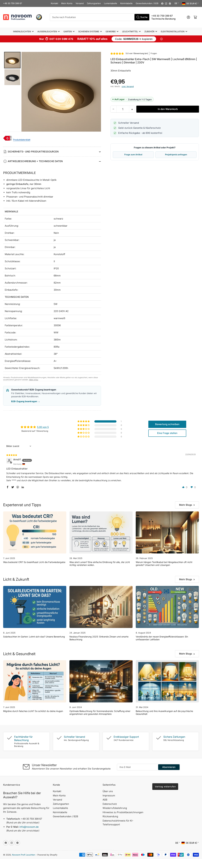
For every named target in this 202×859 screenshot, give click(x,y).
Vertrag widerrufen (165, 786)
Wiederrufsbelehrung (115, 808)
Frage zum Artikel (133, 154)
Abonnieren (168, 767)
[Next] (96, 91)
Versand (80, 3)
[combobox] (100, 17)
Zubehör (149, 31)
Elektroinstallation (172, 31)
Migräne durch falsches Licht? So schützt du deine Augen (33, 711)
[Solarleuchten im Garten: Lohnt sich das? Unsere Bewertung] (34, 607)
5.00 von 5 (43, 427)
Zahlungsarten (94, 3)
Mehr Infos (33, 380)
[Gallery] (52, 92)
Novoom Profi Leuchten (23, 854)
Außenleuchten (47, 31)
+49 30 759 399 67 (12, 3)
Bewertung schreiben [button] (167, 424)
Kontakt (54, 3)
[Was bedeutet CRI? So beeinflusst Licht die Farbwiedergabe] (34, 532)
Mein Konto (66, 3)
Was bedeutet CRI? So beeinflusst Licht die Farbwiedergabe (34, 562)
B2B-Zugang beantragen (25, 401)
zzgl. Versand (128, 86)
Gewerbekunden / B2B (147, 3)
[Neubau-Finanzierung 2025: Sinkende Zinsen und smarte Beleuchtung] (101, 607)
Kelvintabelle (126, 3)
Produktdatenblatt (21, 139)
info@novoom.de (29, 826)
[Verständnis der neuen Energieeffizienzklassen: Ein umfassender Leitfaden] (167, 607)
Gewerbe (111, 31)
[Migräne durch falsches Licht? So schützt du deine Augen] (34, 681)
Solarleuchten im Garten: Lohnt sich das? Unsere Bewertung (34, 636)
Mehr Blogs (185, 504)
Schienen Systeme (88, 31)
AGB (105, 799)
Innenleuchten (22, 31)
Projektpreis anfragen (176, 154)
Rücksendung (110, 816)
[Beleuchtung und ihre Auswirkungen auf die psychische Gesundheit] (167, 681)
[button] (117, 53)
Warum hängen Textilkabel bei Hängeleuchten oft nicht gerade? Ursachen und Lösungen (164, 563)
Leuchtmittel (130, 31)
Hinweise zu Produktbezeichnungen (123, 812)
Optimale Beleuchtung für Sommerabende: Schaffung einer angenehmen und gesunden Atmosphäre (99, 712)
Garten (67, 31)
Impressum (109, 795)
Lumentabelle (110, 3)
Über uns (108, 791)
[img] (11, 454)
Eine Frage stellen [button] (167, 433)
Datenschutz (110, 803)
